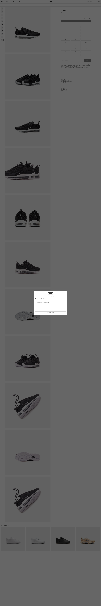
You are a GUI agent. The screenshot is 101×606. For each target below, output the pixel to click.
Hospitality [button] (90, 1)
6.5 (75, 33)
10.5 (65, 42)
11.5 (86, 42)
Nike (61, 8)
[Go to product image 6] (2, 24)
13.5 (65, 48)
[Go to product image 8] (2, 30)
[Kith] (50, 1)
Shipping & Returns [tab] (87, 73)
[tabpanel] (76, 83)
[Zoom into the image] (27, 29)
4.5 (65, 30)
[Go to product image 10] (2, 37)
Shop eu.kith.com (50, 309)
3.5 (75, 26)
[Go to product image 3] (2, 15)
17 (65, 54)
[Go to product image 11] (2, 40)
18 (75, 54)
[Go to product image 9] (2, 34)
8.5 (86, 36)
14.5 (86, 48)
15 (65, 51)
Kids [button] (19, 1)
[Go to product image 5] (2, 21)
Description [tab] (63, 73)
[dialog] (50, 303)
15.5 (75, 51)
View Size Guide (87, 18)
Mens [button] (7, 1)
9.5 (75, 39)
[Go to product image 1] (2, 8)
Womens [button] (13, 1)
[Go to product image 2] (2, 11)
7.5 (65, 36)
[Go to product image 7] (2, 27)
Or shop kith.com (50, 312)
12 (65, 45)
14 (75, 48)
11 (75, 42)
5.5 (86, 30)
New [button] (2, 1)
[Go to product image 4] (2, 18)
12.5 (75, 45)
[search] (96, 1)
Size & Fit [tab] (74, 73)
